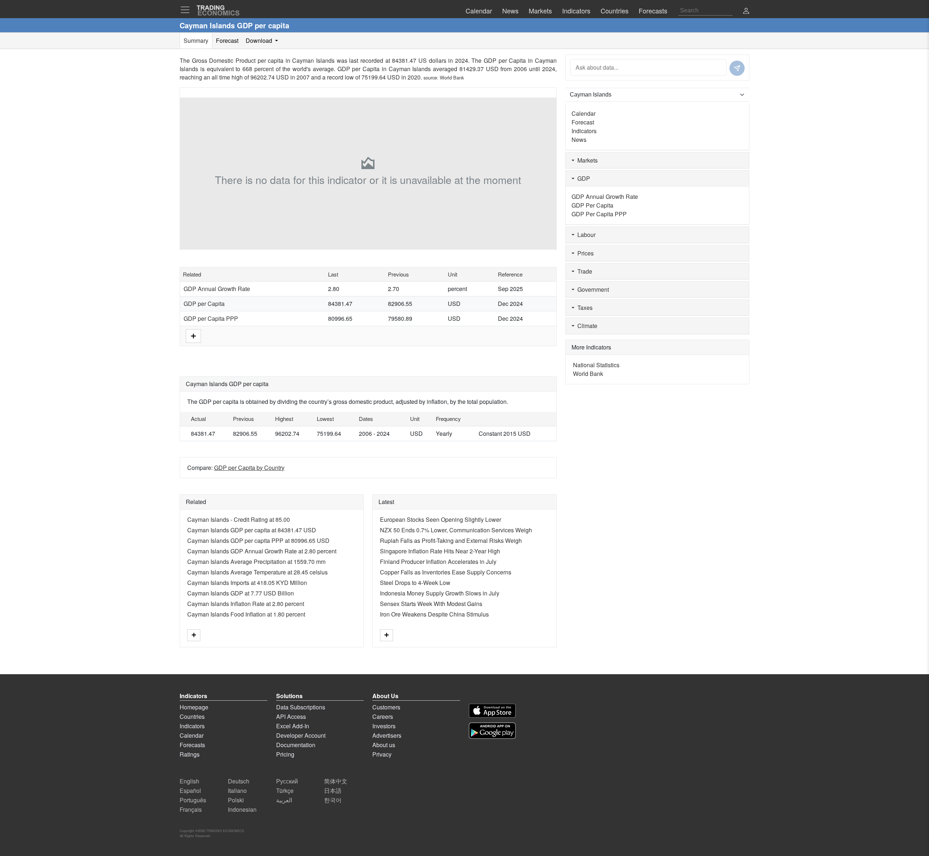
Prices (584, 253)
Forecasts (192, 745)
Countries (192, 716)
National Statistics (596, 365)
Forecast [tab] (227, 40)
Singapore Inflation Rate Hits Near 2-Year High (440, 551)
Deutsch (238, 781)
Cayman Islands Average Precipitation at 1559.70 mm (256, 561)
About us (383, 745)
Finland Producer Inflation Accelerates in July (438, 561)
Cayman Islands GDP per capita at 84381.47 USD (251, 530)
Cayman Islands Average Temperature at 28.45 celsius (257, 572)
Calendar (584, 113)
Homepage (194, 707)
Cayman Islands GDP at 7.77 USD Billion (240, 593)
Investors (384, 726)
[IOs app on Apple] (492, 711)
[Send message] (737, 68)
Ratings (190, 754)
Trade (583, 271)
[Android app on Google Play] (492, 730)
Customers (386, 707)
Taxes (583, 307)
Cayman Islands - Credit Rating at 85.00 (238, 519)
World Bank (452, 77)
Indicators (584, 131)
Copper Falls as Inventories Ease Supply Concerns (445, 572)
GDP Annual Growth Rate (217, 288)
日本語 (332, 790)
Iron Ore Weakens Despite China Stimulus (434, 614)
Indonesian (242, 809)
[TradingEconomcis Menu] (187, 10)
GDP (582, 178)
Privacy (382, 754)
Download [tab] (260, 40)
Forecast (583, 122)
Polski (236, 800)
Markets (586, 160)
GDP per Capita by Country (249, 467)
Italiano (237, 790)
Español (190, 790)
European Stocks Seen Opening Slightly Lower (440, 519)
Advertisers (386, 735)
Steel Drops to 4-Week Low (415, 582)
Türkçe (285, 790)
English (189, 781)
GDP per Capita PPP (211, 318)
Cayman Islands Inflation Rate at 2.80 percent (245, 603)
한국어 (332, 800)
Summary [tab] (196, 40)
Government (591, 289)
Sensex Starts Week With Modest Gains (431, 603)
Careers (382, 716)
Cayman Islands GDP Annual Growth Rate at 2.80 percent (261, 551)
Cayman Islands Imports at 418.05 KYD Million (247, 582)
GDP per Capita (204, 303)
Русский (287, 781)
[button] (746, 11)
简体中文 (335, 781)
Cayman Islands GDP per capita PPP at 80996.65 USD (258, 540)
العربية (284, 800)
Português (193, 800)
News (579, 139)
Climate (585, 325)
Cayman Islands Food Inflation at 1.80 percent (246, 614)
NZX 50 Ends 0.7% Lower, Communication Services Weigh (456, 530)
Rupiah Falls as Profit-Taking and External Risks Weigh (451, 540)
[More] (193, 335)
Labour (585, 234)
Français (191, 809)
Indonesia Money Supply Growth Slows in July (439, 593)
